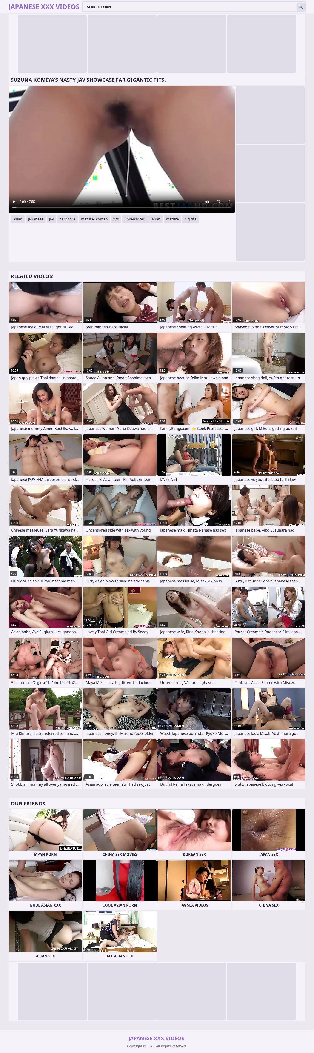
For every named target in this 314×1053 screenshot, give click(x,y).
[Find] (301, 7)
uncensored (134, 219)
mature (172, 219)
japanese (35, 219)
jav (51, 219)
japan (155, 219)
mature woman (94, 219)
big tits (190, 219)
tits (116, 219)
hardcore (67, 219)
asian (17, 219)
